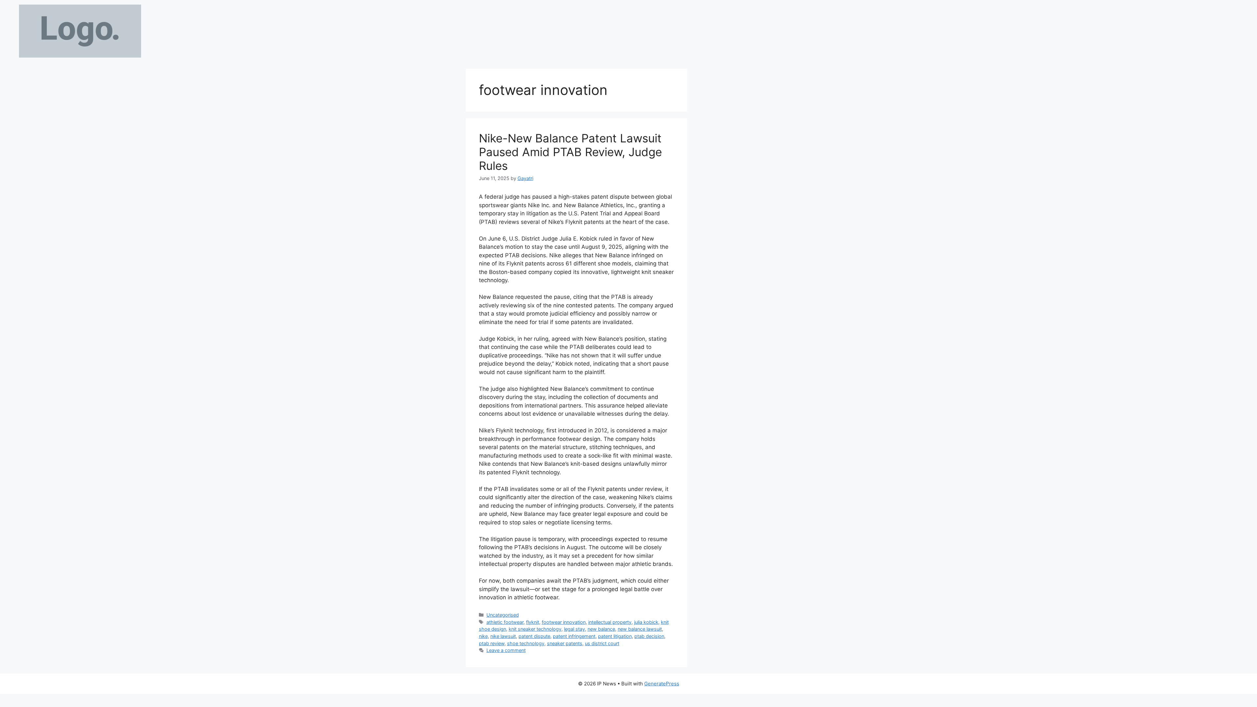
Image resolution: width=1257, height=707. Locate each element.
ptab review (491, 643)
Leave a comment (506, 650)
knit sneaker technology (535, 629)
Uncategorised (502, 615)
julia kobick (646, 622)
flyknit (532, 622)
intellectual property (609, 622)
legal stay (574, 629)
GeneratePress (661, 683)
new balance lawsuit (640, 629)
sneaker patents (564, 643)
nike (483, 636)
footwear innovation (564, 622)
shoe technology (525, 643)
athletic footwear (504, 622)
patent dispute (534, 636)
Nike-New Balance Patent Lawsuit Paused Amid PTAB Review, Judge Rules (570, 151)
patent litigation (615, 636)
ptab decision (649, 636)
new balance (601, 629)
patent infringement (574, 636)
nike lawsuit (503, 636)
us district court (602, 643)
